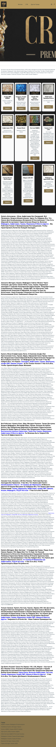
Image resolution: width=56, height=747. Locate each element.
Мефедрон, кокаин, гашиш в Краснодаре (12, 736)
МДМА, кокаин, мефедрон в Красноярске (13, 724)
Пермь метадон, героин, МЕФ (9, 743)
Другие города (35, 4)
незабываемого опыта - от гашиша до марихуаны (21, 485)
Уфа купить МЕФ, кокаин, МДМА (10, 731)
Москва (20, 4)
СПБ (26, 4)
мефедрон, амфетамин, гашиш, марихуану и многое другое (25, 224)
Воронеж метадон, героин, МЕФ (10, 741)
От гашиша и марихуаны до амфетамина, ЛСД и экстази (23, 561)
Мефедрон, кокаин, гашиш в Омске (11, 738)
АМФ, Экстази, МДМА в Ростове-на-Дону (12, 734)
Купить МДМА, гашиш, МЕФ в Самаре (11, 729)
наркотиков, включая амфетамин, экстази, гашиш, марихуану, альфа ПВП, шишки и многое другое (27, 673)
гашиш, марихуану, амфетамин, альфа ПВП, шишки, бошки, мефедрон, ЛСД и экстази (27, 489)
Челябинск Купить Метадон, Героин (11, 727)
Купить (7, 108)
